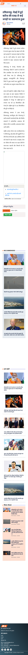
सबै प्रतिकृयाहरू (6, 210)
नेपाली (2, 635)
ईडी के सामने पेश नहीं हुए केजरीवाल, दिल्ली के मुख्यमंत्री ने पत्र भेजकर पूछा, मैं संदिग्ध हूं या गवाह (14, 476)
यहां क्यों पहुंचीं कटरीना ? (12, 189)
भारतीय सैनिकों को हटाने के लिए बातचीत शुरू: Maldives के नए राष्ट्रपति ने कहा (14, 312)
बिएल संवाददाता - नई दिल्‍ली (15, 547)
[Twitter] (5, 650)
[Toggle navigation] (25, 5)
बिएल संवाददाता (10, 23)
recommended (9, 250)
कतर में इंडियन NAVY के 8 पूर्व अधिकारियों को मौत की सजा (17, 554)
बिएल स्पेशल (8, 505)
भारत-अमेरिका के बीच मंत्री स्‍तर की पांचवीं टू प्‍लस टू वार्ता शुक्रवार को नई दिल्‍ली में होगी (13, 432)
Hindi (2, 638)
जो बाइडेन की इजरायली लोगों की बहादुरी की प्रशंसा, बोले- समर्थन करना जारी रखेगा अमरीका (14, 334)
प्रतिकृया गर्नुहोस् (14, 210)
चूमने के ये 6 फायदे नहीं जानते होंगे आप (13, 195)
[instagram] (8, 650)
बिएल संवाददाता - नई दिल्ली (15, 515)
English (2, 637)
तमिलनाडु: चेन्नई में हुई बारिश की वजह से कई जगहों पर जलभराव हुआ (13, 411)
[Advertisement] (14, 235)
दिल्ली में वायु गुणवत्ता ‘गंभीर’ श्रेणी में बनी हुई (13, 292)
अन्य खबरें (7, 369)
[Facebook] (2, 650)
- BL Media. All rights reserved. (18, 652)
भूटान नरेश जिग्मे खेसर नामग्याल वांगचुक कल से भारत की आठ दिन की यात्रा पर (13, 454)
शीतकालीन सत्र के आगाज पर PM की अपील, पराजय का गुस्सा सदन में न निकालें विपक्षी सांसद (13, 270)
